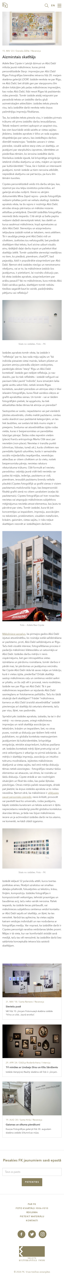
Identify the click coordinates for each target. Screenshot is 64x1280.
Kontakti (32, 1220)
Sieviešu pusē (13, 1006)
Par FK (32, 1204)
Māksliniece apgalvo (13, 634)
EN (53, 5)
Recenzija (36, 50)
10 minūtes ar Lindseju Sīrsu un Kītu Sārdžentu (32, 1067)
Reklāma (32, 1212)
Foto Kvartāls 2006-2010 (32, 1208)
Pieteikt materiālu (32, 1216)
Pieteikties (32, 1182)
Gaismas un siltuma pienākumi (23, 1124)
